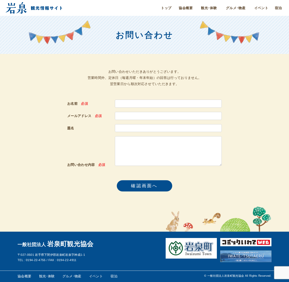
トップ (166, 8)
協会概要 (186, 8)
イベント (261, 8)
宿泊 (278, 8)
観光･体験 (209, 8)
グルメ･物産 (236, 8)
